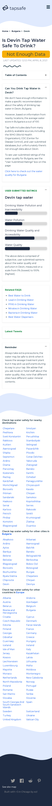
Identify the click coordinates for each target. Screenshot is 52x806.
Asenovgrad (9, 448)
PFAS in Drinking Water (21, 304)
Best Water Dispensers (20, 317)
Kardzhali (8, 481)
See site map (9, 787)
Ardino (6, 461)
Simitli (29, 513)
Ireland (30, 645)
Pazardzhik (32, 448)
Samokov (31, 497)
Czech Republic (11, 621)
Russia (29, 690)
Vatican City (32, 719)
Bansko (30, 469)
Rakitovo (7, 440)
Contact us (12, 772)
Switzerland (33, 711)
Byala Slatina (10, 576)
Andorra (30, 598)
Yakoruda (31, 461)
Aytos (6, 547)
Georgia (7, 633)
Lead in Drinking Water (21, 300)
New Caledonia (34, 677)
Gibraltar (7, 637)
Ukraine (30, 715)
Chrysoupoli (33, 485)
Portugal (31, 686)
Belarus (7, 606)
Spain (29, 702)
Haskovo (7, 501)
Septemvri (8, 456)
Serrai (6, 505)
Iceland (7, 645)
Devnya (30, 584)
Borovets (8, 489)
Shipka (6, 452)
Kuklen (7, 444)
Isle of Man (9, 649)
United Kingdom (12, 719)
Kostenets (8, 473)
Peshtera (8, 432)
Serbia (29, 694)
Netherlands (10, 677)
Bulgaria (7, 534)
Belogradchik (33, 555)
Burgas (30, 572)
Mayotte (7, 669)
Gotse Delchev (34, 456)
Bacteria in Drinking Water (23, 312)
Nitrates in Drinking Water (22, 308)
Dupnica (31, 525)
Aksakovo (8, 539)
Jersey (6, 653)
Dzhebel (31, 477)
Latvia (29, 657)
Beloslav (7, 560)
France (30, 629)
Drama (6, 465)
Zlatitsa (30, 521)
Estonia (7, 625)
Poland (7, 686)
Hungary (31, 641)
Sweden (7, 711)
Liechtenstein (10, 661)
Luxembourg (10, 665)
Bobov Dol (32, 564)
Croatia (7, 617)
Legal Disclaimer (24, 774)
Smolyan (31, 428)
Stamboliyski (33, 440)
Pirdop (6, 517)
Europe (20, 592)
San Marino (9, 694)
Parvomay (8, 469)
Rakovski (31, 509)
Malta (29, 665)
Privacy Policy (33, 772)
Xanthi (29, 473)
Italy (28, 649)
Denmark (31, 621)
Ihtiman (7, 493)
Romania (7, 690)
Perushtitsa (32, 436)
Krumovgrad (33, 517)
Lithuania (31, 661)
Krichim (30, 432)
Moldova (31, 669)
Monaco (7, 673)
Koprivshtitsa (33, 501)
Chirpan (30, 493)
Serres (29, 505)
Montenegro (33, 673)
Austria (7, 602)
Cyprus (30, 617)
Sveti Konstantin (12, 436)
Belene (7, 555)
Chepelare (8, 428)
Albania (7, 598)
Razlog (7, 477)
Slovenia (30, 698)
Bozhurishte (10, 572)
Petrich (7, 513)
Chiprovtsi (8, 580)
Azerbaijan (32, 602)
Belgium (31, 606)
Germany (31, 633)
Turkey (7, 715)
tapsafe (17, 8)
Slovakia (7, 698)
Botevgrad (32, 568)
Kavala (29, 489)
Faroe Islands (33, 625)
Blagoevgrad (10, 525)
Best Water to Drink (19, 295)
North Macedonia (12, 681)
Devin (6, 584)
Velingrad (31, 444)
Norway (30, 681)
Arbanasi (31, 539)
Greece (30, 637)
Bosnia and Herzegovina (10, 611)
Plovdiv (30, 452)
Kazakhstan (32, 653)
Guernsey (8, 641)
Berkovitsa (32, 560)
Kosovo (7, 657)
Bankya (7, 551)
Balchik (30, 547)
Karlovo (7, 509)
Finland (7, 629)
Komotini (8, 521)
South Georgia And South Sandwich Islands (13, 705)
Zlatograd (31, 465)
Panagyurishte (34, 481)
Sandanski (8, 497)
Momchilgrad (10, 485)
